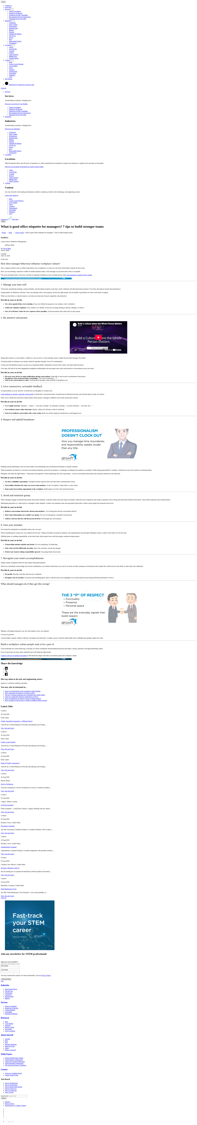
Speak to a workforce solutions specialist (14, 683)
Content (7, 60)
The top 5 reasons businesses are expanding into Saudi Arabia (25, 695)
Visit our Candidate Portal (13, 1073)
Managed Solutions (11, 1014)
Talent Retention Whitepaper (14, 1063)
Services (7, 9)
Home (4, 232)
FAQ (10, 77)
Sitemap (7, 1102)
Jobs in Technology (11, 1085)
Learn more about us (11, 195)
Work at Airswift (10, 1050)
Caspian (11, 51)
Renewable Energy (15, 41)
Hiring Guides (9, 1027)
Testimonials (13, 71)
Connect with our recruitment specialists (14, 655)
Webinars (12, 75)
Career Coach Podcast (16, 64)
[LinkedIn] (6, 1111)
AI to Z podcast (10, 1031)
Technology (13, 43)
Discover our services (12, 104)
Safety (7, 1048)
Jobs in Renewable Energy (13, 1087)
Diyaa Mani (7, 248)
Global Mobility (10, 1010)
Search (4, 1098)
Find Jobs (8, 7)
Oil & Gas (12, 36)
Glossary (12, 70)
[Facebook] (5, 1109)
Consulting (8, 1012)
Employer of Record (15, 13)
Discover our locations (12, 167)
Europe (11, 53)
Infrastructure (13, 28)
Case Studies (13, 66)
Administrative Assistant (9, 847)
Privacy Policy (46, 975)
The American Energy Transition (15, 1065)
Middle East (13, 56)
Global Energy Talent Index (14, 1060)
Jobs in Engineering (11, 1083)
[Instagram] (6, 1117)
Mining (11, 30)
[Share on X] (6, 672)
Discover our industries (12, 129)
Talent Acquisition (15, 11)
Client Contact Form (11, 1075)
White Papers (6, 1054)
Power (11, 37)
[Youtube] (6, 1115)
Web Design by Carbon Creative (15, 1105)
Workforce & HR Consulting (18, 15)
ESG (6, 1042)
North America (14, 58)
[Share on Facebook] (6, 675)
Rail (10, 39)
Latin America (13, 54)
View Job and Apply (7, 728)
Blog (10, 62)
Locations (8, 45)
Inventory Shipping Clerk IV (10, 868)
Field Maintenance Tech (8, 889)
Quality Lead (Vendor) (8, 742)
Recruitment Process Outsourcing (20, 17)
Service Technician (7, 784)
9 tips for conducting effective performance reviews (21, 697)
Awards (7, 1039)
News (11, 68)
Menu (3, 221)
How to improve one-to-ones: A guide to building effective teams (26, 700)
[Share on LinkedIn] (6, 669)
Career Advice (19, 232)
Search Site (4, 1096)
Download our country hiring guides (32, 167)
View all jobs (9, 1092)
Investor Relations (11, 1044)
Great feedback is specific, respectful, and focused (17, 394)
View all (3, 898)
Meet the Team (10, 1046)
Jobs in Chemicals (11, 1090)
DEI (6, 1041)
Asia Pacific (13, 49)
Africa (11, 47)
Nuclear (11, 32)
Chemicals (12, 23)
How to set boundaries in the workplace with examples (22, 691)
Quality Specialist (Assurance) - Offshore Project (16, 721)
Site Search (8, 79)
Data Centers (13, 24)
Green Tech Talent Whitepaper (15, 1061)
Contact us (8, 5)
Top (2, 981)
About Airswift (7, 1035)
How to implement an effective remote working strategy (23, 698)
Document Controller (8, 826)
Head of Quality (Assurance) (10, 763)
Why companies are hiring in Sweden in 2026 (20, 693)
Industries (8, 21)
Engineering (13, 26)
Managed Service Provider (17, 19)
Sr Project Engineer (7, 805)
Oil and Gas (9, 991)
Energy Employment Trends (14, 1058)
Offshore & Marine (15, 34)
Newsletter (12, 73)
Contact (4, 1069)
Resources (5, 1018)
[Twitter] (6, 1113)
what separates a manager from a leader (79, 275)
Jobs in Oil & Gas (11, 1089)
